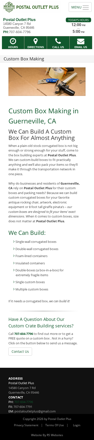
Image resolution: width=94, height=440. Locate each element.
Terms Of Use (54, 425)
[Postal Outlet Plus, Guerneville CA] (31, 7)
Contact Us (20, 351)
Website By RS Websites (47, 435)
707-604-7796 (23, 334)
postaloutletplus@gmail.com (35, 411)
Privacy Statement (26, 425)
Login (76, 425)
